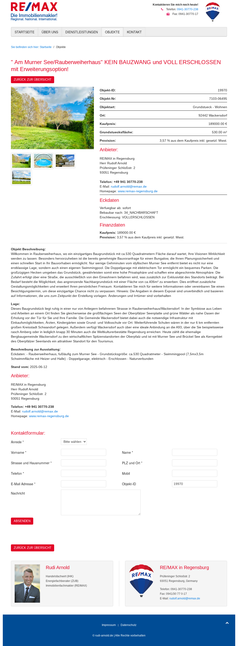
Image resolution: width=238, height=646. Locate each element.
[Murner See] (21, 177)
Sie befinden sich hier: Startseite (31, 47)
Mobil (126, 473)
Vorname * (18, 452)
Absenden (22, 521)
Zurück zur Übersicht (32, 79)
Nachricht (18, 493)
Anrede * (17, 442)
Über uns (50, 32)
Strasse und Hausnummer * (31, 462)
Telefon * (17, 473)
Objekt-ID (129, 483)
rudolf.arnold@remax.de (129, 186)
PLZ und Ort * (132, 462)
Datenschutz (128, 625)
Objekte (112, 32)
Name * (127, 452)
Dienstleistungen (81, 32)
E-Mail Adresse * (23, 483)
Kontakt (134, 32)
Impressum (109, 625)
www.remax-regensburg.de (138, 191)
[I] (43, 160)
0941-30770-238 (187, 9)
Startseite (24, 32)
